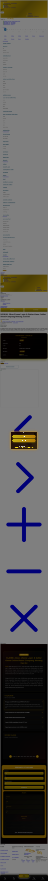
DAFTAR (24, 440)
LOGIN (24, 436)
